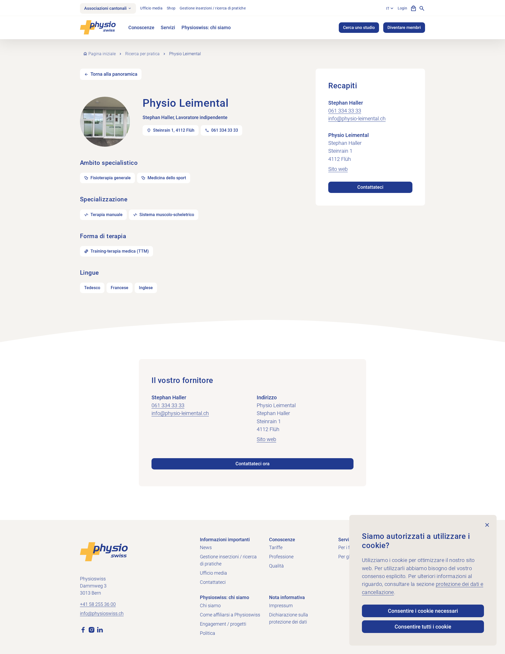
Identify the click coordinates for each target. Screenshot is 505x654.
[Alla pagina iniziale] (104, 551)
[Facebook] (83, 629)
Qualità (276, 566)
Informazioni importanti (225, 539)
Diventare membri (404, 27)
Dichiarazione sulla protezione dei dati (288, 618)
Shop (171, 8)
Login (402, 8)
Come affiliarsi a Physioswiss (230, 614)
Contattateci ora (252, 464)
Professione (281, 556)
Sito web (338, 169)
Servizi (168, 27)
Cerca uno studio (359, 27)
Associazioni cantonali (105, 8)
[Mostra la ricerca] (422, 8)
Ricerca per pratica (142, 53)
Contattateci (370, 187)
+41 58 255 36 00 (98, 604)
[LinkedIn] (100, 629)
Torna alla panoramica (113, 74)
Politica (207, 633)
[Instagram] (91, 629)
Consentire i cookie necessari (423, 611)
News (206, 547)
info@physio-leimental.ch (357, 118)
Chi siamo (210, 605)
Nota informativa (287, 597)
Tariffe (275, 547)
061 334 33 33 (344, 111)
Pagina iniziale (102, 53)
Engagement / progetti (223, 624)
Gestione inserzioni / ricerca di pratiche (213, 8)
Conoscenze (141, 27)
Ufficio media (151, 8)
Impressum (281, 605)
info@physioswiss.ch (102, 613)
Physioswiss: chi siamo (206, 27)
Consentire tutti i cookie (423, 627)
